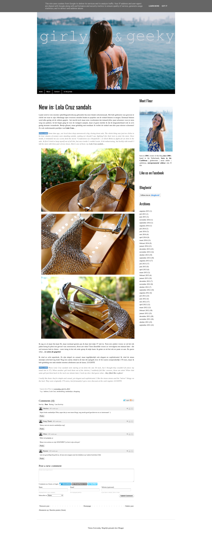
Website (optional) (108, 487)
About (48, 92)
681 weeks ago (54, 408)
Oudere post (129, 506)
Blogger (121, 528)
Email (72, 487)
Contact (57, 92)
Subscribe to (43, 495)
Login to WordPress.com (79, 484)
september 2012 (144, 290)
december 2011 (144, 316)
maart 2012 (143, 307)
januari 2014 (143, 246)
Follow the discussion (132, 400)
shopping (76, 391)
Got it (164, 6)
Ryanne (45, 451)
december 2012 (144, 281)
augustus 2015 (144, 211)
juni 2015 (142, 217)
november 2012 (144, 284)
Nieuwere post (44, 506)
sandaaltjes (69, 391)
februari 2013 (144, 275)
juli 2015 (142, 214)
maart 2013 (143, 272)
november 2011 (144, 319)
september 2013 (144, 258)
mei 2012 (142, 302)
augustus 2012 (144, 293)
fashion (46, 391)
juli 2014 (142, 229)
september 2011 (144, 325)
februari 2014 (144, 243)
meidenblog (61, 391)
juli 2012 (142, 296)
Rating (51, 404)
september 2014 (144, 223)
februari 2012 (144, 310)
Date (46, 404)
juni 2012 (142, 299)
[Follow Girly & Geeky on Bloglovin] (150, 196)
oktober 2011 (144, 322)
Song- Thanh (47, 421)
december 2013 (144, 249)
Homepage (87, 506)
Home (41, 92)
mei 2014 (142, 234)
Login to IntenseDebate (65, 484)
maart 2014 (143, 240)
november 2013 (144, 252)
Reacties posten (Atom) (58, 510)
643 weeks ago (53, 451)
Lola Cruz (52, 391)
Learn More (154, 6)
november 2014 (144, 220)
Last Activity (59, 404)
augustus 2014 (144, 226)
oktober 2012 (144, 287)
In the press (68, 92)
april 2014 (143, 237)
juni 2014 (142, 231)
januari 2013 (143, 278)
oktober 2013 (144, 255)
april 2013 (143, 269)
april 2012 (143, 304)
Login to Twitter (92, 484)
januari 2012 (143, 313)
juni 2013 (142, 267)
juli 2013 (142, 264)
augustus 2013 (144, 261)
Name (41, 487)
